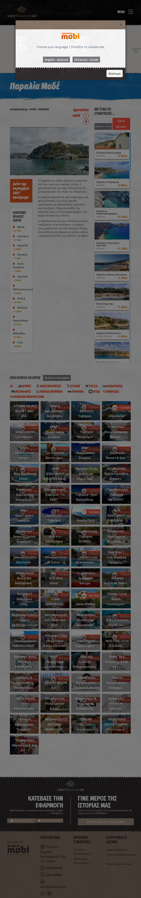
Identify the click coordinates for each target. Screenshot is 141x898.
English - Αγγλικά (56, 59)
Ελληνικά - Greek (86, 59)
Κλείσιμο (115, 73)
